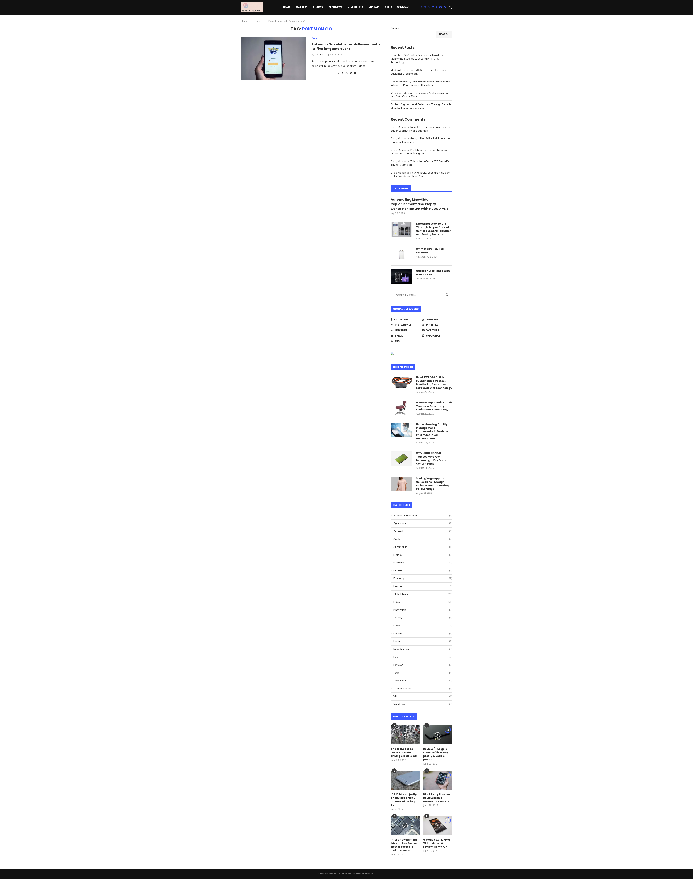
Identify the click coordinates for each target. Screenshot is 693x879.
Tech (422, 672)
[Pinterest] (433, 7)
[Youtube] (440, 7)
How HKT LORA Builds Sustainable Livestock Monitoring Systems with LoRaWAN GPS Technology (417, 59)
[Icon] (405, 735)
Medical (422, 633)
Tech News (335, 7)
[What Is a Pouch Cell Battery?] (401, 254)
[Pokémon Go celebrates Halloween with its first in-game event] (273, 58)
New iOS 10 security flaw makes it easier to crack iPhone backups (421, 128)
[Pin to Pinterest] (351, 72)
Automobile (422, 546)
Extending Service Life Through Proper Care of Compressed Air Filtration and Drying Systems (434, 229)
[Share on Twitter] (346, 72)
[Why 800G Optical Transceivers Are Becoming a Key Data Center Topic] (401, 458)
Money (422, 641)
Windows (403, 7)
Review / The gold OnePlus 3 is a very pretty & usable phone (436, 754)
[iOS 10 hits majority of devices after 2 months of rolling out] (405, 780)
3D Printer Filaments (422, 515)
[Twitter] (425, 7)
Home (286, 7)
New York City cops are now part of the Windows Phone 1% (420, 174)
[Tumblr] (436, 7)
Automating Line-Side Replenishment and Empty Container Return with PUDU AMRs (419, 204)
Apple (388, 7)
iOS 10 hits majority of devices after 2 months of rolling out (404, 800)
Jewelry (422, 617)
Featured (302, 7)
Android (374, 7)
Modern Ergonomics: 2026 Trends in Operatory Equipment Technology (434, 406)
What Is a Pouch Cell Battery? (430, 250)
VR (422, 696)
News (422, 657)
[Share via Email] (355, 72)
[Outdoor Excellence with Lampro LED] (401, 276)
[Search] (450, 7)
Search (395, 28)
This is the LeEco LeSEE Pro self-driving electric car (404, 752)
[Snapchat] (445, 7)
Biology (422, 554)
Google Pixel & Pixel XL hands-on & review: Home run (436, 843)
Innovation (422, 609)
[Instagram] (429, 7)
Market (422, 625)
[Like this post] (338, 72)
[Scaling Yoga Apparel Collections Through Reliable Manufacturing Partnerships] (401, 484)
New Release (355, 7)
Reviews (318, 7)
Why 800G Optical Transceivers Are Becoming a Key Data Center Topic (431, 458)
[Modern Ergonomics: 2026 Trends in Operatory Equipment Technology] (401, 408)
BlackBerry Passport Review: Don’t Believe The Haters (437, 798)
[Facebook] (421, 7)
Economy (422, 578)
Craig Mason (398, 127)
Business (422, 562)
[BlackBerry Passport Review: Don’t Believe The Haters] (437, 780)
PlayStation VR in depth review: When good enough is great (419, 151)
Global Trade (422, 594)
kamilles (319, 54)
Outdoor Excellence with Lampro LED (433, 272)
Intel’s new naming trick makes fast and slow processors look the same (405, 845)
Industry (422, 602)
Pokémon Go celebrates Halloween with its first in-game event (345, 46)
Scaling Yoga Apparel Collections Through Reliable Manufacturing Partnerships (421, 106)
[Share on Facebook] (342, 72)
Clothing (422, 570)
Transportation (422, 688)
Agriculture (422, 523)
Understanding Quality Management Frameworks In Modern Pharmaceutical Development (420, 83)
